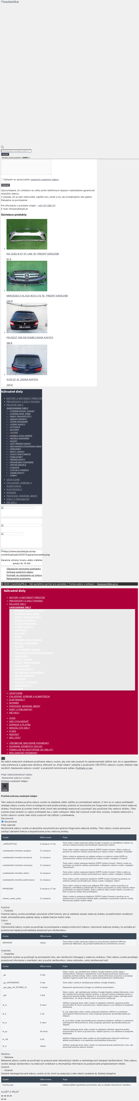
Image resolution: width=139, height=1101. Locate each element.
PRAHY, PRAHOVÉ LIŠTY (20, 416)
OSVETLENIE (13, 479)
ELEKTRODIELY (14, 489)
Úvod (12, 718)
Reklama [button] (5, 1054)
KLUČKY (13, 441)
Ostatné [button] (5, 1067)
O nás (12, 731)
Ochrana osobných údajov (20, 572)
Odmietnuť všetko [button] (23, 774)
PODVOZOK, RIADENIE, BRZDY (22, 496)
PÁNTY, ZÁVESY (17, 452)
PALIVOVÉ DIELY (15, 404)
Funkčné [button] (5, 907)
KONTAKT (14, 734)
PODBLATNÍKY (16, 457)
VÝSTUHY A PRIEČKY (19, 470)
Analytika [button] (6, 950)
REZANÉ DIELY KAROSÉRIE (22, 462)
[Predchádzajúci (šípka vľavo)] (2, 1099)
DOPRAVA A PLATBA (20, 724)
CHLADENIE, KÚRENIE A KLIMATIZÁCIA (29, 696)
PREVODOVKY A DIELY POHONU (23, 401)
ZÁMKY (13, 475)
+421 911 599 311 (46, 205)
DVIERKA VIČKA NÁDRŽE (21, 436)
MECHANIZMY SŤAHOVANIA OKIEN (25, 446)
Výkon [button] (4, 920)
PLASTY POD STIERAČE (20, 454)
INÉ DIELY (12, 502)
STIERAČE (14, 467)
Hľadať (5, 154)
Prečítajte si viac (84, 768)
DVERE (14, 432)
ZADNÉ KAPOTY (17, 473)
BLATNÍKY (14, 430)
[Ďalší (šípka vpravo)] (5, 1099)
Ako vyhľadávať (19, 721)
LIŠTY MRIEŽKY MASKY (20, 444)
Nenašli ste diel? (19, 728)
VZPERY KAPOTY (17, 424)
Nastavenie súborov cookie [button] (16, 777)
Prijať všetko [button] (7, 774)
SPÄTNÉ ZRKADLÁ (18, 465)
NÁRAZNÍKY (15, 449)
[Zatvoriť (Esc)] (11, 1095)
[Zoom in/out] (2, 1095)
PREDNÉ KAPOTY (17, 459)
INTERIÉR (11, 492)
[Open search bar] (2, 147)
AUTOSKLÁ (15, 427)
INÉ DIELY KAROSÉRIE (19, 438)
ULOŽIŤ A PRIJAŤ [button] (10, 1091)
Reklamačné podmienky (19, 578)
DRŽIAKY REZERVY (18, 419)
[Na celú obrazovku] (5, 1095)
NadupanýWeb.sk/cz (107, 584)
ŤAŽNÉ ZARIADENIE (19, 422)
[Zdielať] (8, 1095)
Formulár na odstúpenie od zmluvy (24, 575)
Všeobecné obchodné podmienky (24, 568)
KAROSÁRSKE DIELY (18, 408)
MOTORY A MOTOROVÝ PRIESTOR (24, 398)
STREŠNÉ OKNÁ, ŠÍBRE (20, 414)
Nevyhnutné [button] (7, 818)
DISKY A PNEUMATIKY (18, 499)
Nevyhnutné (10, 821)
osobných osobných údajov (45, 179)
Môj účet (15, 737)
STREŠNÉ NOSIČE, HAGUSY (22, 411)
